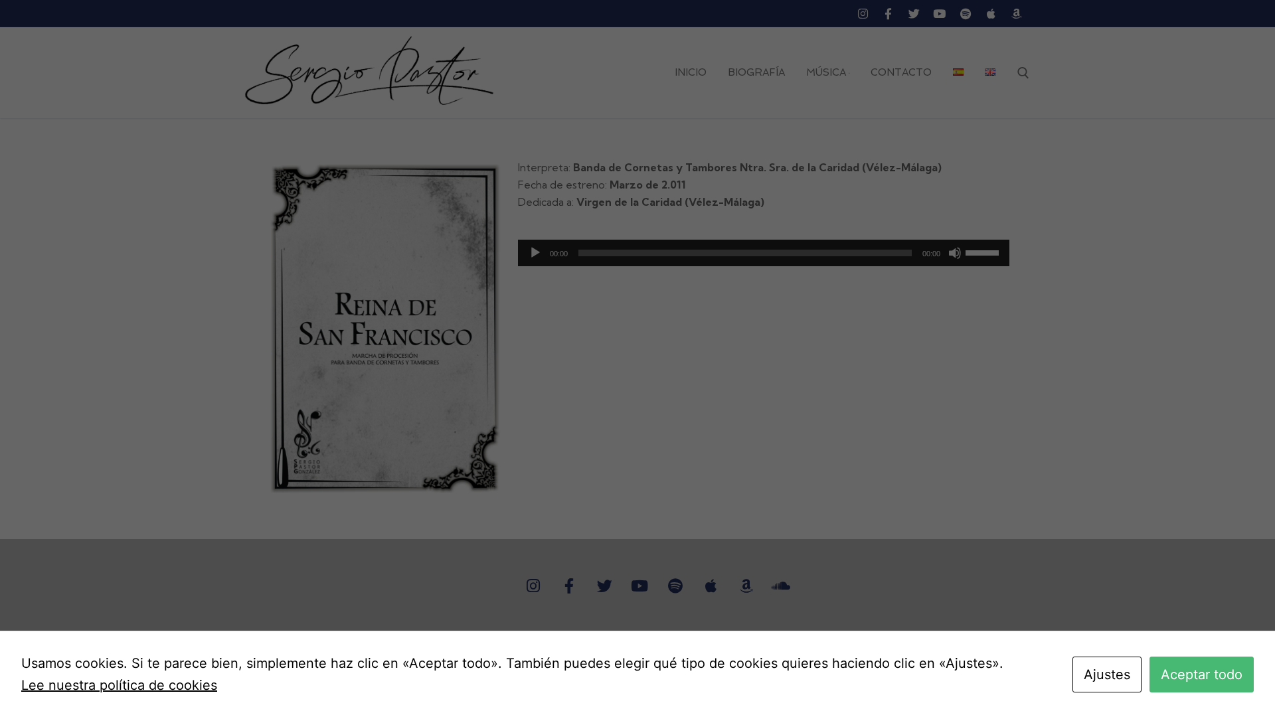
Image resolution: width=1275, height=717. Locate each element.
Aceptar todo (1201, 674)
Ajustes (1107, 674)
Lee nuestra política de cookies (119, 685)
